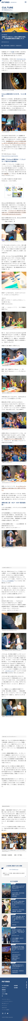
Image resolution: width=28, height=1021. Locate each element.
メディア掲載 (4, 993)
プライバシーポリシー (6, 999)
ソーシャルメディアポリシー (7, 1001)
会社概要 (16, 987)
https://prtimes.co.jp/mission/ (10, 156)
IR (2, 996)
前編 (13, 51)
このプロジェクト (9, 671)
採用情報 (16, 985)
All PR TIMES (6, 45)
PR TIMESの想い (5, 985)
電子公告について (5, 1003)
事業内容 (4, 989)
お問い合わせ (4, 1007)
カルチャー (13, 45)
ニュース (4, 991)
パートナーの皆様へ (6, 1009)
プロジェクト (18, 45)
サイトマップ (4, 1005)
